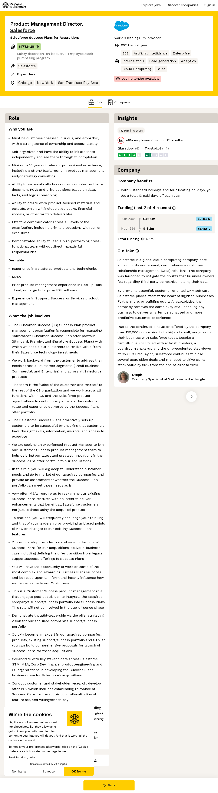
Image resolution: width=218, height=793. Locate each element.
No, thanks (19, 771)
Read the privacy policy (22, 757)
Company (122, 102)
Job (99, 102)
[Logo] (14, 5)
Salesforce (22, 30)
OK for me (79, 771)
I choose (49, 771)
